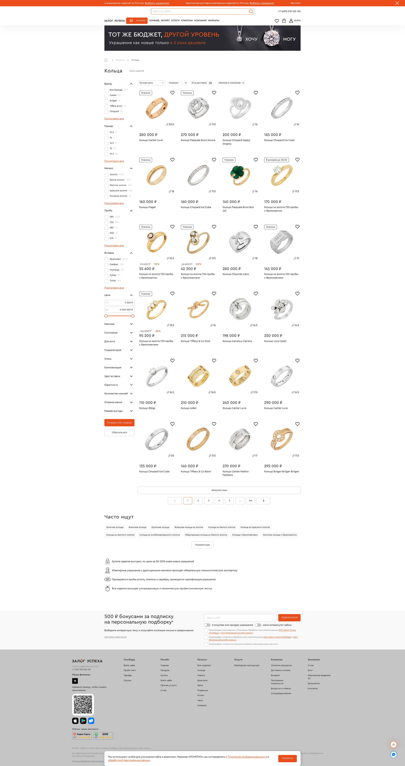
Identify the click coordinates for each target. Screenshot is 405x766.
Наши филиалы (81, 674)
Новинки (202, 705)
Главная (106, 60)
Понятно (287, 758)
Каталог (141, 20)
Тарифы (128, 675)
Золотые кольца (114, 527)
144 (250, 500)
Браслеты (202, 680)
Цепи (200, 685)
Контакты (313, 688)
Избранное (277, 21)
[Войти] (294, 20)
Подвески (202, 690)
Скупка (127, 680)
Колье (200, 695)
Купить (164, 675)
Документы (314, 683)
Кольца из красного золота (255, 527)
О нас (164, 690)
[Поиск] (251, 11)
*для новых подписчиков (115, 637)
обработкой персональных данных (129, 760)
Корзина (284, 21)
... (240, 500)
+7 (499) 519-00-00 (289, 11)
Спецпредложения (281, 693)
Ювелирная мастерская (246, 665)
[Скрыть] (397, 4)
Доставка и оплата (280, 670)
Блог (310, 670)
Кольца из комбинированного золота (160, 535)
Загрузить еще (219, 490)
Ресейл (165, 20)
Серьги (201, 675)
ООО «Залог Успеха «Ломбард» (277, 637)
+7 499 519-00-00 (81, 669)
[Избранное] (172, 92)
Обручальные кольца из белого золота (206, 535)
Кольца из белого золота (221, 527)
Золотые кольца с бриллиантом (280, 535)
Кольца (201, 670)
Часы (200, 700)
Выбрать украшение (114, 3)
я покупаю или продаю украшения (232, 625)
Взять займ (129, 665)
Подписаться (289, 617)
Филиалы (213, 20)
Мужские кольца (160, 527)
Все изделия (204, 665)
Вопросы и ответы (281, 688)
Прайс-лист (130, 670)
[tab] (153, 125)
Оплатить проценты (281, 665)
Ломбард (154, 20)
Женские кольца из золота (188, 527)
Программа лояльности (277, 682)
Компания (200, 20)
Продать (165, 670)
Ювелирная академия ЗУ (319, 677)
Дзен (75, 681)
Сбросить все (119, 432)
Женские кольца (137, 527)
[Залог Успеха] (114, 20)
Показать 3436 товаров (119, 423)
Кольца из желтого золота (120, 535)
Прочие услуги (169, 685)
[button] (202, 83)
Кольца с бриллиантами (245, 535)
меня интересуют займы (277, 625)
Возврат (275, 675)
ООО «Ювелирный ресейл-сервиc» (237, 633)
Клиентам (187, 20)
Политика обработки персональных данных (91, 761)
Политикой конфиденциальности (247, 757)
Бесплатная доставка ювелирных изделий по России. (174, 3)
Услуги (175, 20)
